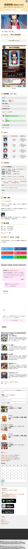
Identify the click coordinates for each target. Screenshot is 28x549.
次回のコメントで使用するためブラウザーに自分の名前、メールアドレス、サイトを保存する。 (14, 317)
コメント (5, 293)
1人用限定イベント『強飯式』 (15, 408)
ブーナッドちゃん (5, 456)
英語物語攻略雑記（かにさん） (9, 495)
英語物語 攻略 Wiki (8, 494)
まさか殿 (10, 354)
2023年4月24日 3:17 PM (14, 284)
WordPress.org (4, 523)
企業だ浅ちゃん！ (12, 363)
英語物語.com (5, 490)
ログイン (3, 519)
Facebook (15, 490)
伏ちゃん (10, 265)
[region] (14, 67)
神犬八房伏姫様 (22, 265)
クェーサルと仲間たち (6, 459)
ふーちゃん (4, 265)
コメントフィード (5, 522)
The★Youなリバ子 (13, 372)
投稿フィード (4, 520)
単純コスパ (3, 232)
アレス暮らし (11, 345)
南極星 (2, 460)
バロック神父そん (12, 335)
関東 (3, 106)
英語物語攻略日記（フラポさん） (9, 496)
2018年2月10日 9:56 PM (13, 270)
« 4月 (2, 482)
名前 (4, 309)
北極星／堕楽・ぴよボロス (7, 455)
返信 (22, 279)
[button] (12, 88)
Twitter (7, 396)
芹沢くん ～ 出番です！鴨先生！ (12, 381)
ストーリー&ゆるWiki (19, 494)
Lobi (3, 494)
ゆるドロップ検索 (17, 176)
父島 (6, 383)
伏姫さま (15, 265)
